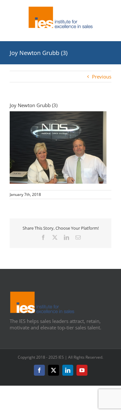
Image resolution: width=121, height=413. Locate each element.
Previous (101, 76)
